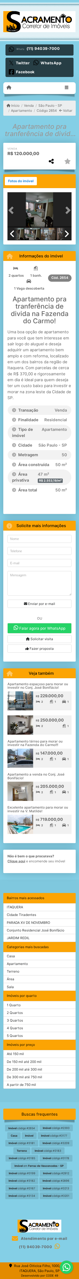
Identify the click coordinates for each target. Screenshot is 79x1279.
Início (15, 105)
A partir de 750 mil (21, 1085)
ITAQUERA (15, 907)
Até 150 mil (15, 1054)
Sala (10, 987)
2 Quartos (15, 1013)
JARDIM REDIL (18, 938)
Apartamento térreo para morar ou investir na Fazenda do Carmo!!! (35, 743)
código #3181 (22, 1143)
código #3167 (22, 1188)
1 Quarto (14, 1005)
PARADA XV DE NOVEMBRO (28, 923)
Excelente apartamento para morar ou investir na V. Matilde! (37, 809)
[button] (12, 210)
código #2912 (56, 1173)
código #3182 (22, 1180)
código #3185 (22, 1158)
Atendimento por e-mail (43, 1238)
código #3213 (56, 1188)
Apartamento (21, 110)
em (39, 1165)
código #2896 (56, 1180)
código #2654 (21, 1128)
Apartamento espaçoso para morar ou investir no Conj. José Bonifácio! (37, 686)
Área (10, 979)
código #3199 (22, 1173)
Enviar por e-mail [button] (41, 604)
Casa (11, 956)
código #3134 (22, 1195)
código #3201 (56, 1195)
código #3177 (54, 1135)
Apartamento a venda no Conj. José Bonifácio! (36, 776)
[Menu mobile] (9, 88)
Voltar (67, 110)
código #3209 (56, 1143)
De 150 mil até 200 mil (24, 1062)
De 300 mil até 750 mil (24, 1077)
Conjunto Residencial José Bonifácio (35, 930)
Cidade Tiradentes (21, 915)
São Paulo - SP (50, 105)
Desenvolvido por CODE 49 (39, 1275)
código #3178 (56, 1158)
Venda (29, 105)
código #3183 (48, 1150)
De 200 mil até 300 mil (24, 1069)
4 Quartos (15, 1028)
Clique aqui (16, 861)
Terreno (13, 971)
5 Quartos (15, 1036)
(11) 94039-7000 (43, 48)
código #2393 (56, 1128)
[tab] (21, 181)
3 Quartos (15, 1020)
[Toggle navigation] (66, 88)
